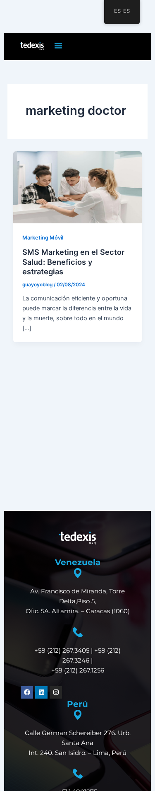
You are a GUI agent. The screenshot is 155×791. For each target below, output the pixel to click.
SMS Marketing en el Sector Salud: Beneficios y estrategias (73, 261)
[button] (58, 45)
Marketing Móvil (42, 238)
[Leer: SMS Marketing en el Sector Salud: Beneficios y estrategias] (77, 187)
